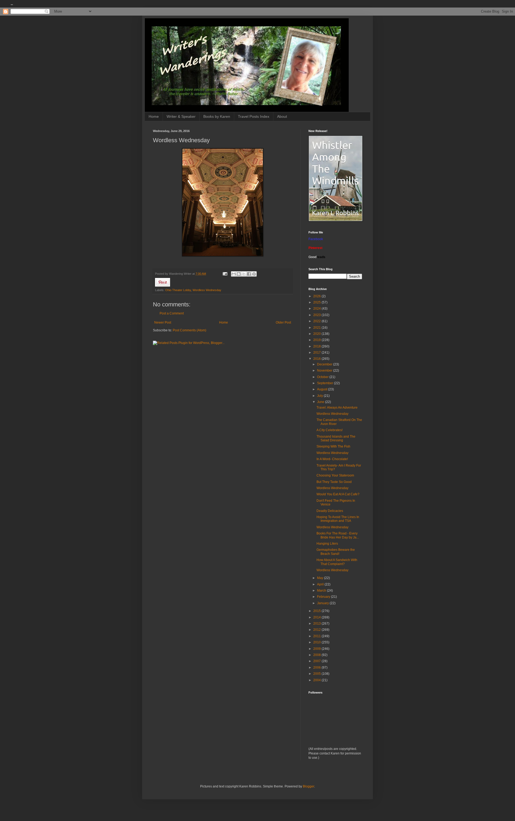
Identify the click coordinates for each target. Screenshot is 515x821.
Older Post (283, 322)
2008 (317, 655)
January (323, 603)
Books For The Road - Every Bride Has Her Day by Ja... (338, 535)
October (323, 377)
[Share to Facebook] (249, 274)
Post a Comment (172, 313)
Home (154, 116)
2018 (317, 346)
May (320, 578)
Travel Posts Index (253, 116)
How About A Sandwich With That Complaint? (337, 562)
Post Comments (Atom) (189, 330)
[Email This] (233, 274)
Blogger (308, 786)
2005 (317, 674)
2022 (317, 321)
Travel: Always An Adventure (337, 407)
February (324, 597)
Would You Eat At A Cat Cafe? (338, 494)
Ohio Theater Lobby (178, 290)
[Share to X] (244, 274)
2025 (317, 302)
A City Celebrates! (330, 430)
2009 (317, 649)
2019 (317, 340)
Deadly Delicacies (330, 511)
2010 (317, 642)
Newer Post (162, 322)
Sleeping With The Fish (333, 446)
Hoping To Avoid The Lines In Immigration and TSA (338, 519)
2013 (317, 623)
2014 (317, 617)
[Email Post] (224, 273)
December (325, 364)
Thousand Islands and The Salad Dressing (336, 438)
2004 (317, 680)
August (322, 389)
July (320, 396)
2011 (317, 636)
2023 (317, 315)
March (322, 590)
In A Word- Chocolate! (332, 459)
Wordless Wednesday (207, 290)
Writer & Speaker (181, 116)
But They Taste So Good (334, 482)
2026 (317, 296)
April (321, 584)
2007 (317, 661)
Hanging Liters (327, 543)
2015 (317, 611)
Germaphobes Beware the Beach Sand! (336, 551)
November (325, 370)
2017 (317, 352)
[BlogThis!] (238, 274)
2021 (317, 327)
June (321, 402)
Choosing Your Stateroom (335, 475)
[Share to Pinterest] (254, 274)
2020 (317, 334)
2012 (317, 630)
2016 (317, 359)
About (282, 116)
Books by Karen (216, 116)
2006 (317, 667)
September (325, 383)
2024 (317, 308)
